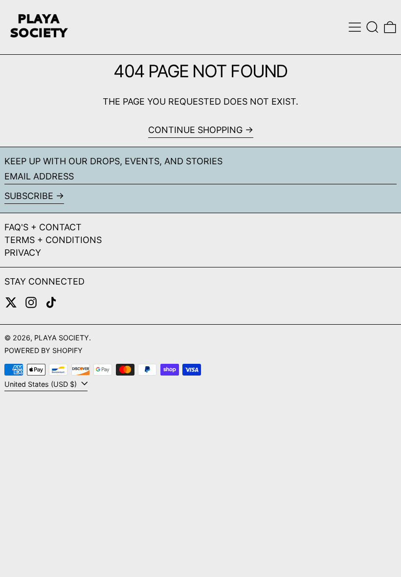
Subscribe (28, 196)
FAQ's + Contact (43, 227)
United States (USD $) (41, 384)
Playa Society (61, 337)
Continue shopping (195, 130)
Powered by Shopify (43, 350)
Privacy (22, 252)
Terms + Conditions (53, 240)
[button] (372, 27)
